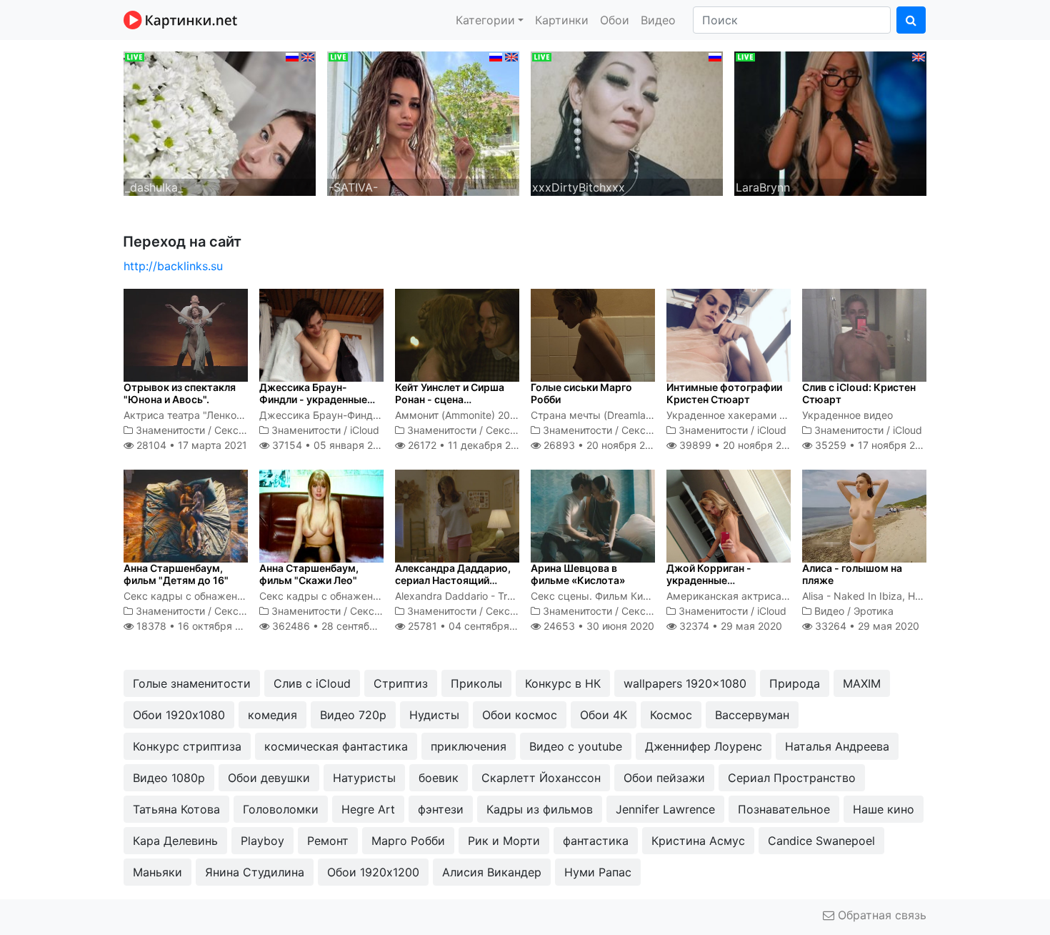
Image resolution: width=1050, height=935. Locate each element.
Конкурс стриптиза (187, 746)
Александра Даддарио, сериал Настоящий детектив (453, 580)
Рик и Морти (504, 840)
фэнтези (441, 809)
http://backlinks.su (173, 266)
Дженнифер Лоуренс (703, 746)
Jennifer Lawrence (665, 809)
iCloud (364, 430)
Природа (794, 683)
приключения (468, 746)
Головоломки (281, 809)
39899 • (738, 445)
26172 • (467, 445)
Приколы (476, 683)
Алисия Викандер (491, 872)
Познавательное (784, 809)
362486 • (339, 626)
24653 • (597, 626)
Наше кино (883, 809)
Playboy (262, 840)
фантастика (596, 840)
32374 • (729, 626)
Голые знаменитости (192, 683)
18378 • (196, 626)
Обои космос (519, 715)
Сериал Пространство (792, 778)
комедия (272, 715)
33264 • (865, 626)
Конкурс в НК (563, 683)
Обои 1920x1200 (373, 872)
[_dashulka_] (220, 122)
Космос (671, 715)
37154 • (329, 445)
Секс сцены (243, 430)
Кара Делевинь (175, 840)
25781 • (470, 626)
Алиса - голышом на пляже (852, 574)
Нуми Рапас (597, 872)
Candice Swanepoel (821, 840)
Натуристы (364, 778)
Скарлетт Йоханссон (541, 778)
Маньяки (157, 872)
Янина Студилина (254, 872)
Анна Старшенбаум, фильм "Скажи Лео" (309, 574)
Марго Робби (408, 840)
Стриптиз (401, 683)
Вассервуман (752, 715)
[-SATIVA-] (423, 122)
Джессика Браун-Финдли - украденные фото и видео (313, 399)
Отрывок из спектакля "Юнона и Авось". (180, 393)
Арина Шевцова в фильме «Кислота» (578, 574)
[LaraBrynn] (830, 122)
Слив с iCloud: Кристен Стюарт (859, 393)
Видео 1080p (169, 778)
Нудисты (434, 715)
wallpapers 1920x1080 (685, 683)
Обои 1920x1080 (179, 715)
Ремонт (328, 840)
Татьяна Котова (176, 809)
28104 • (190, 445)
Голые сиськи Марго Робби (581, 393)
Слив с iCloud (312, 683)
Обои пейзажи (664, 778)
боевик (439, 778)
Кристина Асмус (698, 840)
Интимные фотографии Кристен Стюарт (724, 393)
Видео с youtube (575, 746)
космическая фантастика (336, 746)
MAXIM (862, 683)
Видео (658, 20)
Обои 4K (603, 715)
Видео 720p (353, 715)
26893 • (602, 445)
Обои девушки (269, 778)
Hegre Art (368, 809)
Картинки (562, 20)
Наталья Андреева (837, 746)
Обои (614, 20)
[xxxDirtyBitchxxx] (627, 122)
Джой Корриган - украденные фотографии (708, 580)
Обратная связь (880, 915)
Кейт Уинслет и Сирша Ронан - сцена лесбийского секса (449, 399)
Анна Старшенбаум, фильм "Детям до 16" (176, 574)
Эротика (874, 611)
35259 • (873, 445)
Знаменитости (170, 430)
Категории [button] (485, 20)
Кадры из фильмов (539, 809)
